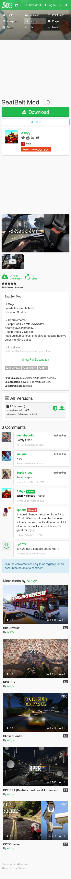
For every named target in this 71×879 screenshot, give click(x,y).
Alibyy (25, 132)
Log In (37, 564)
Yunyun (22, 454)
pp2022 (21, 544)
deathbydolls (25, 435)
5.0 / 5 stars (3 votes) (12, 287)
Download (38, 111)
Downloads (16, 279)
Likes (34, 279)
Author (30, 491)
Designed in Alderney (15, 864)
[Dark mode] (60, 5)
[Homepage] (23, 137)
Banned (32, 510)
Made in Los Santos (14, 868)
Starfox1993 (24, 472)
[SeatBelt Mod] (35, 233)
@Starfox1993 (26, 496)
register (51, 564)
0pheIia (21, 510)
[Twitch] (32, 137)
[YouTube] (28, 137)
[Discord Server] (38, 137)
